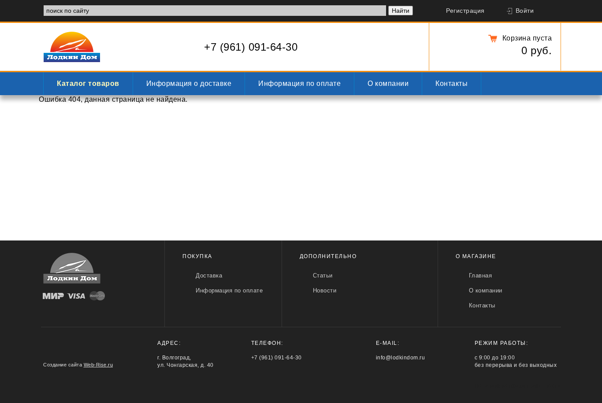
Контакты (451, 83)
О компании (388, 83)
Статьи (323, 275)
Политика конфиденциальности (518, 385)
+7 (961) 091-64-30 (250, 47)
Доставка (209, 275)
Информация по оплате (299, 83)
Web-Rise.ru (98, 364)
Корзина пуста (527, 38)
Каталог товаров (88, 83)
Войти (525, 10)
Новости (325, 290)
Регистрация (465, 10)
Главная (480, 275)
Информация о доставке (189, 83)
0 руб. (536, 50)
